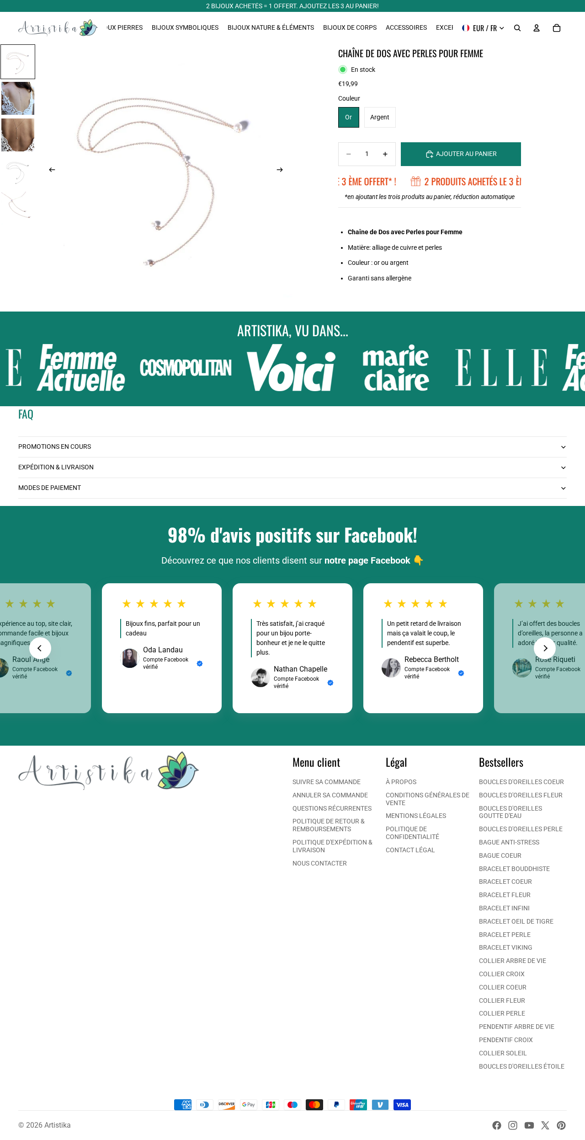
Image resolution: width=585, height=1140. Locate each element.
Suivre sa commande (326, 781)
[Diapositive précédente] (49, 171)
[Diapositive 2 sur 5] (17, 98)
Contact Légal (410, 850)
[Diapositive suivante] (282, 171)
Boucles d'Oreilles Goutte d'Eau (510, 812)
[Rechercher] (517, 28)
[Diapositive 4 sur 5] (17, 171)
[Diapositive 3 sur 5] (17, 134)
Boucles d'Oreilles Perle (521, 829)
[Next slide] (545, 648)
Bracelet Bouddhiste (514, 868)
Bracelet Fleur (505, 894)
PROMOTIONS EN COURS (54, 446)
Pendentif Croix (506, 1039)
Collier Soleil (503, 1053)
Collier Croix (502, 974)
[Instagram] (512, 1125)
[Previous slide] (40, 648)
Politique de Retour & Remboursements (328, 825)
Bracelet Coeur (505, 881)
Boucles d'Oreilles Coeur (521, 781)
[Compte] (536, 28)
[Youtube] (529, 1125)
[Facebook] (496, 1125)
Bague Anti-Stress (509, 842)
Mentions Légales (416, 815)
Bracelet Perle (505, 934)
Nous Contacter (319, 863)
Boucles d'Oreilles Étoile (521, 1066)
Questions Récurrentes (332, 808)
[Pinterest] (561, 1125)
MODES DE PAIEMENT (49, 487)
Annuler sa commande (330, 795)
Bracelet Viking (505, 947)
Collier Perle (502, 1013)
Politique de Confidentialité (412, 832)
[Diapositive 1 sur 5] (17, 61)
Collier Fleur (502, 1000)
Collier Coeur (502, 987)
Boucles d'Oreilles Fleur (521, 795)
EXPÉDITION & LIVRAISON (56, 467)
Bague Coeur (500, 855)
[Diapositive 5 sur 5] (17, 208)
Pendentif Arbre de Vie (516, 1026)
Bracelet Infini (504, 908)
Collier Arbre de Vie (512, 960)
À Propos (401, 781)
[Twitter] (545, 1125)
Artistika (57, 1125)
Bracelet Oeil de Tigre (516, 921)
